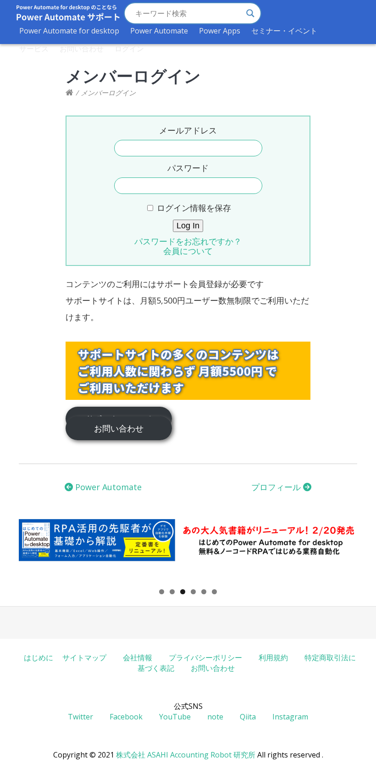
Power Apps (219, 31)
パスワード (188, 167)
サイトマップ (84, 657)
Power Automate (159, 31)
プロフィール (277, 486)
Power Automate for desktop (69, 31)
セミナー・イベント (284, 31)
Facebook (126, 717)
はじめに (38, 657)
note (215, 717)
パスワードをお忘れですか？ (188, 241)
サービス (34, 49)
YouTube (175, 717)
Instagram (290, 717)
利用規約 (273, 657)
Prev (30, 551)
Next (346, 551)
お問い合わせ (82, 49)
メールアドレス (188, 130)
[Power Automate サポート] (69, 92)
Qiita (248, 717)
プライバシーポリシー (205, 657)
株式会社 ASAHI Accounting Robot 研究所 (185, 755)
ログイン (129, 49)
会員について (188, 250)
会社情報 (137, 657)
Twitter (80, 717)
